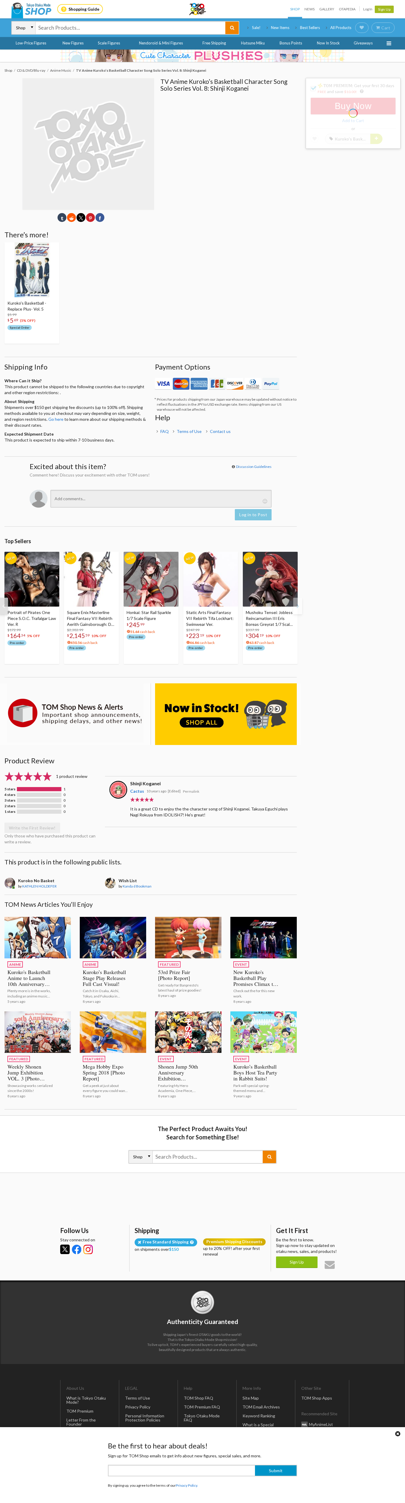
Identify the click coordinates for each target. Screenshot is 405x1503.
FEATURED (169, 964)
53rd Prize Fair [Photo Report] (174, 974)
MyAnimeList (321, 1424)
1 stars (9, 812)
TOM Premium (79, 1411)
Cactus (137, 791)
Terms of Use (189, 431)
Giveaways (363, 43)
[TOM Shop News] (75, 713)
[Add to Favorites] (51, 248)
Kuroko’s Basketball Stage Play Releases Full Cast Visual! (104, 977)
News (309, 9)
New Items (280, 27)
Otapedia (347, 9)
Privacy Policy (137, 1406)
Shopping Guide (83, 9)
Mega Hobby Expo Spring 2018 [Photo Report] (104, 1072)
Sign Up (384, 9)
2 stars (9, 806)
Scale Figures (109, 43)
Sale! (256, 27)
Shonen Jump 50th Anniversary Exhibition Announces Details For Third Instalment (180, 1078)
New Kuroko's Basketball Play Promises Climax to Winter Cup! (254, 980)
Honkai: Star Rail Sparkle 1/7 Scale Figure (149, 615)
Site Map (251, 1397)
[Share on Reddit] (71, 217)
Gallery (326, 9)
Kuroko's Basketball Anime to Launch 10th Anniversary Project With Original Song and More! (28, 986)
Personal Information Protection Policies (144, 1417)
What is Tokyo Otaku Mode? (86, 1400)
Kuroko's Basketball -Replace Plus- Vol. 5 (26, 305)
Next (297, 606)
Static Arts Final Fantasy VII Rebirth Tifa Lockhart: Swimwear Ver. (210, 618)
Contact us (220, 431)
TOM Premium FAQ (202, 1406)
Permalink (191, 791)
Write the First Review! (32, 827)
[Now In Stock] (226, 714)
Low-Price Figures (31, 43)
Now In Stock (328, 43)
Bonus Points (291, 43)
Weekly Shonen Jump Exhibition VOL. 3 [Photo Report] (25, 1075)
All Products (340, 27)
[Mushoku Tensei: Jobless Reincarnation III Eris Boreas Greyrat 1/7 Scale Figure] (270, 579)
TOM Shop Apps (316, 1397)
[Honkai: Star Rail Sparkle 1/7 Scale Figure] (151, 579)
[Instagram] (88, 1249)
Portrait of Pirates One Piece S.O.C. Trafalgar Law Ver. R (31, 618)
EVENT (241, 964)
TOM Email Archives (261, 1406)
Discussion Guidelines (254, 466)
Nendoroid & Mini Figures (161, 43)
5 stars (9, 789)
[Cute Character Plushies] (202, 55)
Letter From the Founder (81, 1422)
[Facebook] (76, 1249)
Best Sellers (310, 27)
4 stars (9, 795)
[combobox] (130, 28)
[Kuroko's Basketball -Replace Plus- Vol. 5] (31, 269)
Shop (295, 9)
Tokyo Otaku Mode (198, 9)
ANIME (15, 964)
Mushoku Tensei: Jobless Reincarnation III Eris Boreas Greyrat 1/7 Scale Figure (269, 618)
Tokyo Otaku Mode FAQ (202, 1417)
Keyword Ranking (259, 1415)
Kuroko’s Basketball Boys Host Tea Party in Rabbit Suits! (255, 1072)
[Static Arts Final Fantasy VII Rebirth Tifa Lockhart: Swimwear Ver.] (210, 579)
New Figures (73, 43)
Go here (55, 419)
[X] (65, 1249)
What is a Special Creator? (258, 1426)
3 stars (9, 800)
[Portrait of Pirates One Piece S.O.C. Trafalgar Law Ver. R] (31, 579)
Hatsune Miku (253, 43)
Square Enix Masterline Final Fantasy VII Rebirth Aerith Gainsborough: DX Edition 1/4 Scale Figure (90, 618)
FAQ (164, 431)
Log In (367, 9)
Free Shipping (214, 43)
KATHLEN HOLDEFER (39, 886)
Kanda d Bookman (137, 886)
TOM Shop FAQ (198, 1397)
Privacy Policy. (187, 1485)
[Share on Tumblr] (62, 217)
